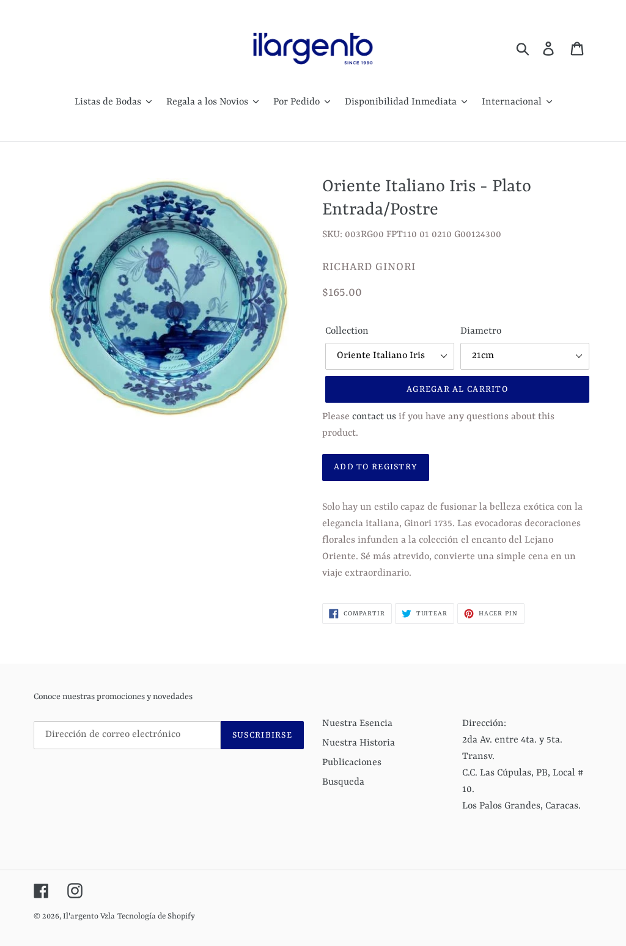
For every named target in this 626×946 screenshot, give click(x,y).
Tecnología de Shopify (156, 916)
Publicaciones (351, 762)
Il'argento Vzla (89, 916)
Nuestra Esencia (357, 723)
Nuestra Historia (358, 743)
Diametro (480, 331)
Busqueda (343, 782)
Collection (347, 331)
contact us (374, 416)
